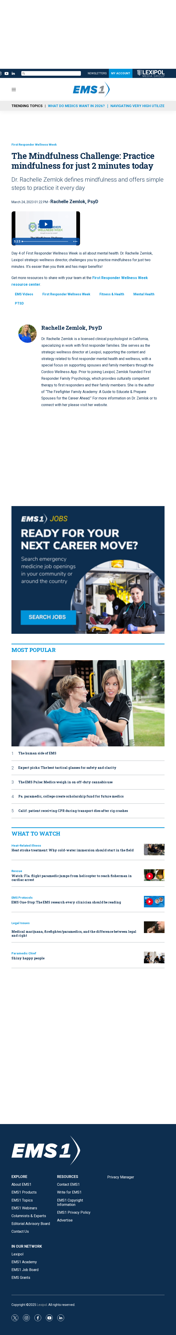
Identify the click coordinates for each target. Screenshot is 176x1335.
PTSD (19, 303)
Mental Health (143, 294)
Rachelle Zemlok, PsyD (74, 201)
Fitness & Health (111, 294)
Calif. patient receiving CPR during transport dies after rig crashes (73, 811)
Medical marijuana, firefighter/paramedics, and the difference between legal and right (73, 933)
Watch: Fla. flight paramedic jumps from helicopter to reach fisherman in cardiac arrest (71, 878)
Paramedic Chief (23, 953)
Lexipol (42, 1305)
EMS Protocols (22, 897)
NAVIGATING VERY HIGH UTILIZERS (139, 106)
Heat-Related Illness (26, 845)
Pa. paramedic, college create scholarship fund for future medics (71, 796)
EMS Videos (24, 294)
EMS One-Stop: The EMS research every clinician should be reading (66, 902)
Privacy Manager (120, 1177)
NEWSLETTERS (97, 73)
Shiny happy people (27, 958)
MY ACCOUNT (120, 73)
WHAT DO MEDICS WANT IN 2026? (76, 106)
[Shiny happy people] (154, 957)
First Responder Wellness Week (34, 144)
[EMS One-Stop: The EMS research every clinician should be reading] (154, 902)
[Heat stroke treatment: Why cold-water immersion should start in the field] (154, 850)
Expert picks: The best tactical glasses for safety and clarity (67, 768)
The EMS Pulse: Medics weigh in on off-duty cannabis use (65, 782)
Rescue (16, 871)
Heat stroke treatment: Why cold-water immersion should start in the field (72, 850)
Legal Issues (20, 923)
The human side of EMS (37, 753)
